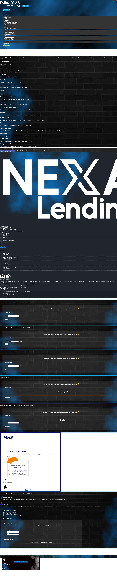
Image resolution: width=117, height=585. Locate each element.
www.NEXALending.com (5, 227)
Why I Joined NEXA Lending (9, 267)
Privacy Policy (6, 262)
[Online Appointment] (6, 11)
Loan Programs (7, 51)
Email (8, 530)
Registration (5, 271)
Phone (8, 533)
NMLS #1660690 (4, 228)
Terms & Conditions (7, 259)
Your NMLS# (10, 536)
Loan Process (5, 254)
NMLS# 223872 (6, 263)
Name (8, 528)
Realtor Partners (6, 268)
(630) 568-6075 (6, 237)
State (9, 314)
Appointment (26, 6)
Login (4, 269)
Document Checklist (7, 255)
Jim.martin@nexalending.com (8, 240)
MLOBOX (27, 291)
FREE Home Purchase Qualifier (10, 257)
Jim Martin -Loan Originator (12, 291)
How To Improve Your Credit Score (10, 258)
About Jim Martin (6, 264)
